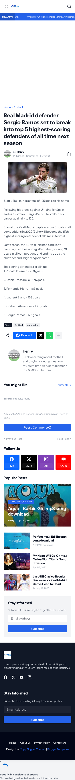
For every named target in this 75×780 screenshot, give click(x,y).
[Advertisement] (37, 60)
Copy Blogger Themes (33, 749)
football (18, 107)
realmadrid (32, 325)
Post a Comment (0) (37, 427)
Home (7, 107)
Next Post (63, 438)
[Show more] (58, 335)
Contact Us (59, 742)
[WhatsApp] (49, 335)
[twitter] (13, 677)
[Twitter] (40, 335)
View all (63, 385)
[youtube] (21, 677)
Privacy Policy (42, 742)
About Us (25, 742)
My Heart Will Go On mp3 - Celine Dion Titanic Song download (51, 559)
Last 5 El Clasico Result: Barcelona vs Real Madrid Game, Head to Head (50, 580)
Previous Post (14, 438)
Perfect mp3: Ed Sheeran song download (50, 538)
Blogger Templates (58, 749)
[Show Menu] (5, 6)
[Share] (67, 154)
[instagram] (29, 677)
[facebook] (5, 677)
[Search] (69, 6)
